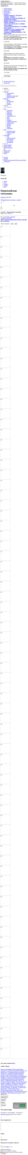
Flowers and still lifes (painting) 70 (18, 1070)
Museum (6, 89)
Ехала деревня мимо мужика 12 (12, 1085)
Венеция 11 (16, 1087)
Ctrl (12, 223)
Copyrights (3, 1153)
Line (5, 182)
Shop (5, 187)
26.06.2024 (9, 218)
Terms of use (12, 1152)
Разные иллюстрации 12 (13, 1084)
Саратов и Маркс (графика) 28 (9, 1081)
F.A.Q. (5, 1151)
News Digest (7, 76)
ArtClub (8, 106)
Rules (7, 1152)
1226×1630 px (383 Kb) (9, 217)
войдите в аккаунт (5, 1114)
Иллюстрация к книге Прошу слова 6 (11, 1090)
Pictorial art (3, 197)
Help (2, 1151)
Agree (22, 1105)
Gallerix (7, 1146)
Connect (6, 184)
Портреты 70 (4, 1072)
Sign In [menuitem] (5, 83)
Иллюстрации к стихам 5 (15, 1092)
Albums (6, 185)
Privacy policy (19, 1152)
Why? (13, 1063)
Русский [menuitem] (6, 81)
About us (9, 1151)
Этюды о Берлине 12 (7, 1087)
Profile (5, 181)
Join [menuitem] (9, 83)
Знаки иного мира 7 (14, 1088)
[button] (8, 8)
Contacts (14, 1151)
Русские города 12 (20, 1086)
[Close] (1, 1117)
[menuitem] (14, 81)
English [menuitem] (10, 81)
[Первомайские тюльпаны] (11, 200)
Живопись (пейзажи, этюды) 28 (15, 1080)
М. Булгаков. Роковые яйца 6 (12, 1090)
